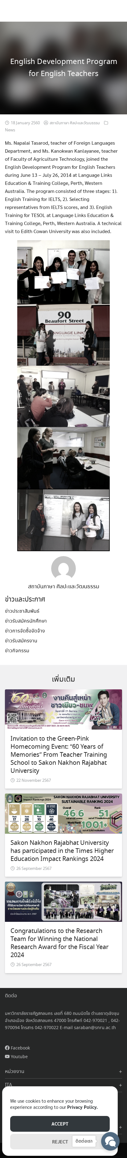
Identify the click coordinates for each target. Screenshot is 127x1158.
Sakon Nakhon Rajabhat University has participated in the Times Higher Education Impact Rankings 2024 (62, 851)
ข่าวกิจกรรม (17, 650)
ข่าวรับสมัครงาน (21, 641)
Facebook (20, 1048)
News (10, 130)
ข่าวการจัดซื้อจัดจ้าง (25, 631)
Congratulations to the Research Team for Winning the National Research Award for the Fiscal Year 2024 (59, 943)
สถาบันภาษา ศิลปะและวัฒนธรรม (75, 123)
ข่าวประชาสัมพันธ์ (22, 611)
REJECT (60, 1141)
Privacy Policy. (82, 1107)
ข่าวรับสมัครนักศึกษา (26, 621)
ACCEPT (59, 1123)
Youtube (19, 1057)
